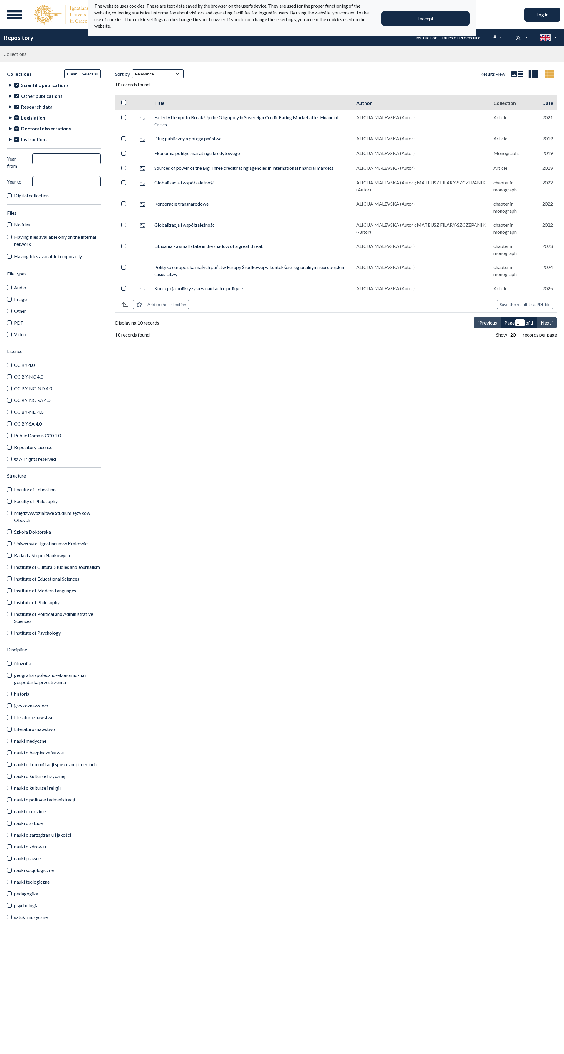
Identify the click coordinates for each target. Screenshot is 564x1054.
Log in (542, 14)
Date (547, 103)
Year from (12, 162)
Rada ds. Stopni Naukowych (42, 555)
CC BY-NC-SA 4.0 (32, 400)
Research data (37, 107)
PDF (18, 322)
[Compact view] (533, 74)
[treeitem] (54, 85)
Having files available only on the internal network (55, 240)
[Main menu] (14, 14)
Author (364, 103)
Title (159, 103)
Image (20, 299)
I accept (425, 18)
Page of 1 (518, 322)
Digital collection (31, 195)
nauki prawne (27, 858)
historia (21, 694)
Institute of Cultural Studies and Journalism (57, 567)
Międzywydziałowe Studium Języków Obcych (52, 516)
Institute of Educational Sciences (46, 578)
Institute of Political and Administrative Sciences (53, 617)
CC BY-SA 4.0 (28, 423)
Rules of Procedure (461, 37)
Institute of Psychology (37, 633)
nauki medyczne (30, 741)
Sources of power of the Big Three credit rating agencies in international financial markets (243, 168)
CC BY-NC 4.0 (28, 376)
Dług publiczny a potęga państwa (187, 138)
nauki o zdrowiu (30, 846)
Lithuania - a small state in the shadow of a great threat (208, 246)
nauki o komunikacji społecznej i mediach (55, 764)
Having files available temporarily (48, 256)
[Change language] (548, 37)
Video (20, 334)
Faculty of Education (35, 489)
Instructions (34, 139)
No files (22, 224)
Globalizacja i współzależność (184, 225)
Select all (90, 73)
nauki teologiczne (32, 882)
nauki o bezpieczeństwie (39, 752)
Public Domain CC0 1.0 (37, 435)
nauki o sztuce (28, 823)
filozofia (22, 663)
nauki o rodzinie (30, 811)
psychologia (26, 905)
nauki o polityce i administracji (44, 799)
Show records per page (526, 334)
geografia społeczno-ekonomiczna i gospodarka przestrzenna (50, 678)
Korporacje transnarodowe (181, 203)
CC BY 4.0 (24, 365)
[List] (517, 74)
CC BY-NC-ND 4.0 (33, 388)
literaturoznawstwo (34, 717)
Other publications (42, 96)
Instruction (426, 37)
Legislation (33, 117)
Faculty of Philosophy (36, 501)
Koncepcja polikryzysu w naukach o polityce (198, 288)
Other (20, 311)
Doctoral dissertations (46, 128)
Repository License (33, 447)
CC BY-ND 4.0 (28, 412)
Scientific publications (45, 85)
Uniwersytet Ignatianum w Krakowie (51, 543)
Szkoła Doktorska (32, 531)
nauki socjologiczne (34, 870)
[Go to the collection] (142, 117)
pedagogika (26, 893)
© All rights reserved (35, 459)
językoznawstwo (31, 705)
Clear (72, 73)
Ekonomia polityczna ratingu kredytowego (197, 153)
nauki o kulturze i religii (37, 788)
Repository (18, 37)
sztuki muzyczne (31, 917)
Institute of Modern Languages (45, 590)
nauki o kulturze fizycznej (39, 776)
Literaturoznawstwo (34, 729)
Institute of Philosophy (37, 602)
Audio (20, 287)
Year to (14, 181)
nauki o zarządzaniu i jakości (42, 835)
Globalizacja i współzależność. (184, 182)
